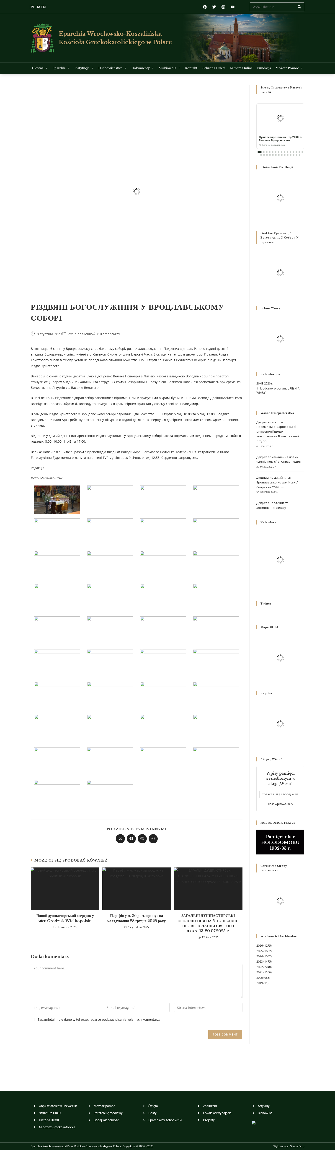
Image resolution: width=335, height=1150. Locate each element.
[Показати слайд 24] (285, 155)
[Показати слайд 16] (261, 155)
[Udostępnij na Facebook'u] (131, 838)
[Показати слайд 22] (279, 155)
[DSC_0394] (163, 630)
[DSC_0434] (163, 695)
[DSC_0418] (163, 663)
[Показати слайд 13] (296, 152)
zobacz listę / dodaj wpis (280, 794)
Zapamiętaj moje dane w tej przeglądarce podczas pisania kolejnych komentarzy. (99, 1019)
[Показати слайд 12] (293, 152)
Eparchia (59, 68)
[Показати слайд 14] (299, 152)
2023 (259, 961)
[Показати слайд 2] (264, 152)
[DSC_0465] (110, 794)
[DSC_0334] (163, 499)
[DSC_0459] (163, 761)
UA (38, 7)
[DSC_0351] (110, 532)
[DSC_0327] (57, 499)
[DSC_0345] (57, 532)
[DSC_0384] (57, 630)
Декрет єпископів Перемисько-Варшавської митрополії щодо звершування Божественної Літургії (277, 431)
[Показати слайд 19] (270, 155)
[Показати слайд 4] (270, 152)
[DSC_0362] (57, 565)
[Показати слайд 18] (267, 155)
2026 (259, 945)
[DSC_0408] (57, 663)
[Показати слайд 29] (299, 155)
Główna (38, 68)
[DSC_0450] (57, 761)
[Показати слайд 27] (293, 155)
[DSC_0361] (216, 532)
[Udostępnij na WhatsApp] (153, 838)
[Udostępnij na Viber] (142, 838)
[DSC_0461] (216, 761)
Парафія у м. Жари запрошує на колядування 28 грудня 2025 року (136, 918)
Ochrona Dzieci (213, 68)
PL (33, 7)
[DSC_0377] (110, 597)
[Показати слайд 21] (276, 155)
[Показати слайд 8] (281, 152)
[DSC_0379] (163, 597)
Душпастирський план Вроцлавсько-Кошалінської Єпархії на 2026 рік (277, 482)
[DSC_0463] (57, 794)
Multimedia (167, 68)
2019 (259, 983)
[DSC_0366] (110, 565)
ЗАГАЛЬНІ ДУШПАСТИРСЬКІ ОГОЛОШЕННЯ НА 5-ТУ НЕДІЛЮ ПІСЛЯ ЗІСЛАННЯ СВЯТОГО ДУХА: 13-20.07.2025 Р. (208, 923)
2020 (259, 978)
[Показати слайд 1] (260, 152)
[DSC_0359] (163, 532)
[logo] (42, 37)
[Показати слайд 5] (272, 152)
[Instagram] (223, 6)
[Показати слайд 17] (264, 155)
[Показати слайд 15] (302, 152)
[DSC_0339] (216, 499)
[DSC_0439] (57, 728)
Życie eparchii (79, 334)
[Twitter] (214, 6)
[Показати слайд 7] (278, 152)
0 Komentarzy (108, 334)
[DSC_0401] (216, 630)
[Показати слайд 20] (273, 155)
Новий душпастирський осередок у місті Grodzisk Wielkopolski (65, 918)
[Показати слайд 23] (282, 155)
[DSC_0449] (216, 728)
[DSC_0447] (110, 728)
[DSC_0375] (57, 597)
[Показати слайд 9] (284, 152)
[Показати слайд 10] (287, 152)
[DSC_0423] (57, 695)
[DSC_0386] (110, 630)
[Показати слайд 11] (290, 152)
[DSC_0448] (163, 728)
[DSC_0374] (216, 565)
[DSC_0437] (216, 695)
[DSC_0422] (216, 663)
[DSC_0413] (110, 663)
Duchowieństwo (110, 68)
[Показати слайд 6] (275, 152)
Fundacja (264, 68)
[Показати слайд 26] (290, 155)
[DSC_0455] (110, 761)
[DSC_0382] (216, 597)
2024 (259, 956)
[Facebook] (204, 6)
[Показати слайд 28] (296, 155)
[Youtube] (232, 6)
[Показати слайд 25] (288, 155)
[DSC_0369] (163, 565)
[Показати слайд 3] (267, 152)
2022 (259, 967)
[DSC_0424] (110, 695)
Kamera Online (241, 68)
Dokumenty (140, 68)
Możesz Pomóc (287, 68)
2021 (259, 972)
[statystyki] (253, 1122)
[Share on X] (120, 838)
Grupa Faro (297, 1146)
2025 (259, 951)
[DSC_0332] (110, 499)
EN (43, 7)
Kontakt (191, 68)
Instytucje (82, 68)
